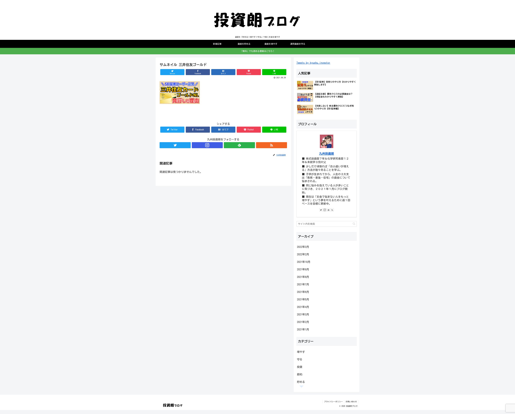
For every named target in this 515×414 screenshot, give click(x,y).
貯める (301, 381)
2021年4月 (303, 307)
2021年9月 (303, 269)
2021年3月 (303, 314)
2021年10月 (303, 261)
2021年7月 (303, 284)
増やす (301, 351)
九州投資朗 (326, 153)
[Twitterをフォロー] (175, 145)
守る (299, 359)
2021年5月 (303, 299)
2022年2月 (303, 254)
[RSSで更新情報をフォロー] (271, 145)
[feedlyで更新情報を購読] (239, 145)
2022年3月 (303, 246)
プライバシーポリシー (333, 402)
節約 (299, 374)
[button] (354, 223)
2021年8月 (303, 276)
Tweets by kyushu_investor (313, 62)
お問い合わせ (351, 402)
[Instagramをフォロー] (207, 145)
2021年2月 (303, 322)
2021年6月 (303, 291)
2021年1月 (303, 329)
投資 (299, 366)
